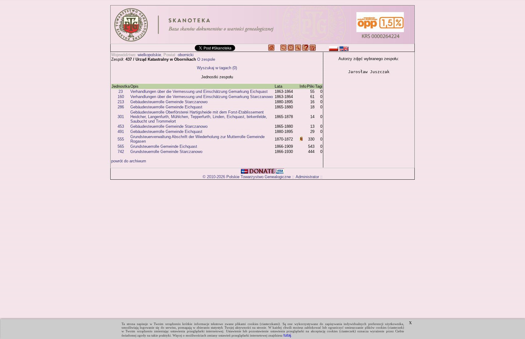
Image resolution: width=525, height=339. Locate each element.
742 (121, 151)
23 (120, 91)
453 (121, 126)
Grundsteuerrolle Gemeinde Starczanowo (166, 151)
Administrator (307, 177)
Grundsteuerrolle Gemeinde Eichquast (163, 146)
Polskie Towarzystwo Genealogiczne (258, 177)
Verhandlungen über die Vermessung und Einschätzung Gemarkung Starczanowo (201, 96)
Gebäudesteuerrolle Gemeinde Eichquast (166, 107)
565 (121, 146)
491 (121, 131)
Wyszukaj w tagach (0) (217, 68)
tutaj (287, 335)
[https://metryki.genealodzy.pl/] (262, 24)
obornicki (186, 55)
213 (121, 102)
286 (121, 107)
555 (121, 139)
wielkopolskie (149, 55)
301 (121, 116)
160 (121, 96)
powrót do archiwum (128, 161)
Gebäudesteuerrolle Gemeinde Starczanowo (169, 102)
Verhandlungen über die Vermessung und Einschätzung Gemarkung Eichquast (199, 91)
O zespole (206, 59)
